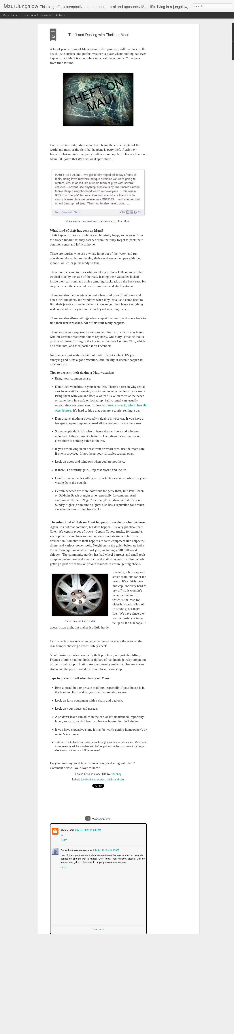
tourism (101, 779)
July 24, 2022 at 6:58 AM (105, 849)
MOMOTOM (66, 829)
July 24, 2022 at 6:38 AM (87, 829)
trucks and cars (115, 779)
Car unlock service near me (75, 849)
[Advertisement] (167, 86)
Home (25, 15)
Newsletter (47, 15)
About (34, 15)
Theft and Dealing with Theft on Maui (98, 34)
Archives (60, 15)
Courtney (116, 774)
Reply (63, 839)
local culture (88, 779)
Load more (98, 928)
